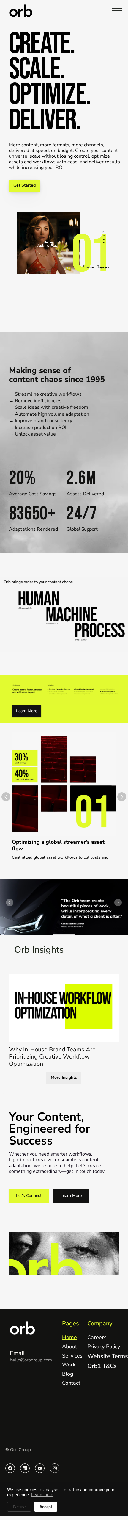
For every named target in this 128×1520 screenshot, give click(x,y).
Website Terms (107, 1356)
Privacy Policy (103, 1346)
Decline (19, 1507)
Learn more (42, 1494)
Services (72, 1355)
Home (69, 1337)
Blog (67, 1373)
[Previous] (5, 796)
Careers (97, 1337)
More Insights (64, 1077)
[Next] (121, 796)
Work (68, 1364)
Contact (71, 1382)
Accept (45, 1507)
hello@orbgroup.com (31, 1360)
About (69, 1346)
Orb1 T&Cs (102, 1366)
